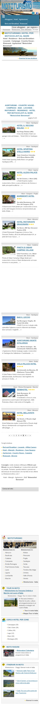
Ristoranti (23, 24)
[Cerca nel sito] (33, 13)
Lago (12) (10, 633)
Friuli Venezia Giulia (12, 567)
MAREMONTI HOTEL (25, 196)
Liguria (7, 573)
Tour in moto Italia (31, 610)
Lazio (7, 570)
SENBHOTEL (22, 390)
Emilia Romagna (11, 564)
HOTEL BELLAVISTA (25, 413)
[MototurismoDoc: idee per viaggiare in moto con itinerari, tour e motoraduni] (17, 5)
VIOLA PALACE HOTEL (26, 364)
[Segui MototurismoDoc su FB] (37, 13)
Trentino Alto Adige (29, 570)
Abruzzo (8, 552)
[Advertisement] (20, 82)
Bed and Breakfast (12, 24)
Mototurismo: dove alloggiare (21, 29)
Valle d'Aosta (27, 575)
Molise (25, 552)
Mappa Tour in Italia (30, 613)
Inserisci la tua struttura (28, 58)
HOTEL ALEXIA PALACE (27, 173)
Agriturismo (23, 19)
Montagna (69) (12, 639)
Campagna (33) (12, 625)
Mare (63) (10, 636)
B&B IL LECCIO (23, 317)
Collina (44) (11, 630)
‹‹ (9, 435)
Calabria (8, 558)
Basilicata (8, 555)
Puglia (25, 558)
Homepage (6, 29)
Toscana (26, 567)
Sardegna (26, 561)
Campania (8, 561)
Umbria (25, 573)
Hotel (16, 19)
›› (30, 435)
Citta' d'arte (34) (12, 627)
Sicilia (25, 564)
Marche (8, 578)
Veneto (25, 578)
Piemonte (26, 555)
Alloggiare (9, 19)
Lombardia (9, 575)
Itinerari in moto (32, 700)
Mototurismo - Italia (30, 582)
